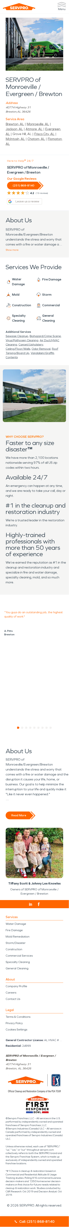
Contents (12, 357)
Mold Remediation (17, 936)
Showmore (12, 249)
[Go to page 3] (26, 728)
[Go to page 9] (51, 728)
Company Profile (16, 986)
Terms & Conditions (18, 1016)
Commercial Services (19, 955)
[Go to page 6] (39, 728)
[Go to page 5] (34, 728)
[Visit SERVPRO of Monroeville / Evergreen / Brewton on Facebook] (39, 904)
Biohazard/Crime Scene (45, 336)
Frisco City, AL (44, 134)
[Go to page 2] (22, 728)
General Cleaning (17, 968)
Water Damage (16, 924)
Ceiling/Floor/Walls (18, 348)
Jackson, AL (14, 129)
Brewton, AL (15, 124)
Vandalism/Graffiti (42, 353)
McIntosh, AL (15, 139)
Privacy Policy (14, 1023)
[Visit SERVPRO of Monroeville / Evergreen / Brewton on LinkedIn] (30, 904)
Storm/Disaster (16, 943)
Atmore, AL (34, 129)
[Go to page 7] (43, 728)
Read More (18, 815)
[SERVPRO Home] (19, 6)
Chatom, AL (36, 139)
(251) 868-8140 (23, 185)
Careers (11, 992)
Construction (14, 949)
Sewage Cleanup (17, 336)
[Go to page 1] (18, 728)
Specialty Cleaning (18, 962)
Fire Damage (14, 930)
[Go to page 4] (30, 728)
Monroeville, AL (38, 124)
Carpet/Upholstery (31, 344)
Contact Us (13, 999)
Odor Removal (41, 348)
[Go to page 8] (47, 728)
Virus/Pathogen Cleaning (22, 340)
